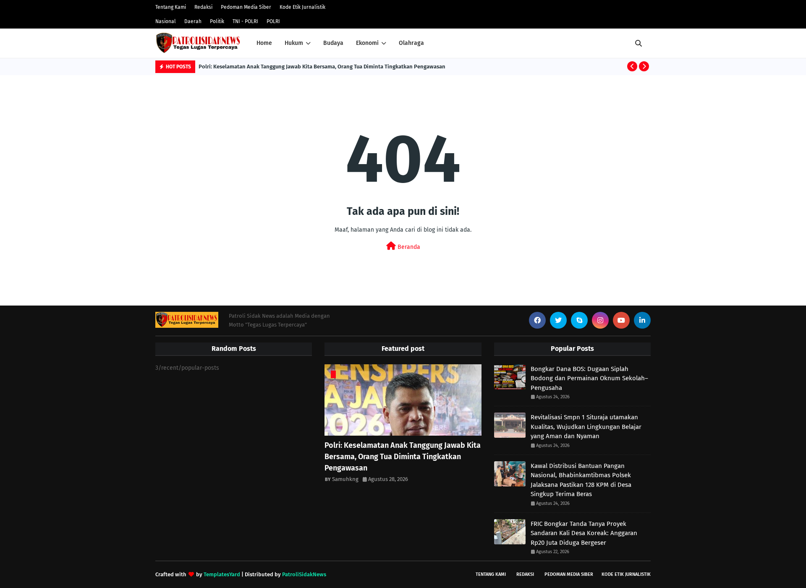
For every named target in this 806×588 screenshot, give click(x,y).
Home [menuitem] (264, 43)
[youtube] (621, 320)
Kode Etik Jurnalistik (302, 7)
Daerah (193, 21)
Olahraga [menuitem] (411, 43)
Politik (217, 21)
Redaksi (203, 7)
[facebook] (537, 320)
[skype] (579, 320)
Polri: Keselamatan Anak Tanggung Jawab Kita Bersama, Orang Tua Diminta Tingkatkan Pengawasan (322, 66)
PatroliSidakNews (304, 574)
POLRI (273, 21)
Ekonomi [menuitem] (367, 43)
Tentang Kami (170, 7)
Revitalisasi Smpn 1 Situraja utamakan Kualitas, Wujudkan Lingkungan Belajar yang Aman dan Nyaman (586, 426)
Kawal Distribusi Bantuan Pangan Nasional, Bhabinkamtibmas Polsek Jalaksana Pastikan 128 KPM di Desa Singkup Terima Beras (581, 480)
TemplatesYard (222, 574)
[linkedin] (642, 320)
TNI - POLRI (245, 21)
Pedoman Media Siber (246, 7)
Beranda (408, 247)
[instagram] (600, 320)
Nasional (165, 21)
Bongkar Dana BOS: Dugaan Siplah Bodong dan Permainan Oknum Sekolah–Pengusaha (589, 378)
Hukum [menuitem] (294, 43)
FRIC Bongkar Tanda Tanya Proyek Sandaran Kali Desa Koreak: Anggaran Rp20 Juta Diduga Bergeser (584, 533)
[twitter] (558, 320)
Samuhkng (345, 479)
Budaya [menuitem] (333, 43)
